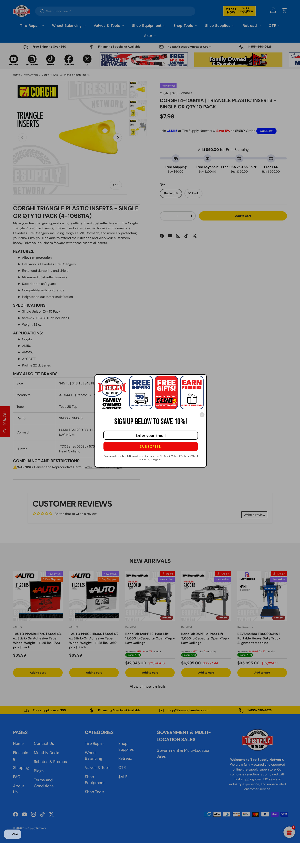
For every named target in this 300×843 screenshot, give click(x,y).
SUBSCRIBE (150, 446)
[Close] (202, 414)
